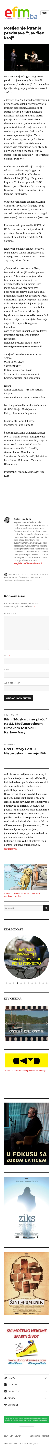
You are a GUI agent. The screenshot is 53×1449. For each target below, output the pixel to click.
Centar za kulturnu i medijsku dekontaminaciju (25, 1071)
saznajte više (10, 848)
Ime (7, 655)
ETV (11, 1436)
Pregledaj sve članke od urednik (28, 563)
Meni (44, 13)
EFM (6, 1436)
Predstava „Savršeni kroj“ (31, 577)
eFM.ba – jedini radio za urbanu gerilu (21, 1443)
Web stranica (12, 683)
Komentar (11, 613)
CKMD (18, 1436)
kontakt (45, 1436)
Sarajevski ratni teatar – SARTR (18, 580)
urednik (11, 574)
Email (8, 669)
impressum (35, 1436)
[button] (6, 1023)
